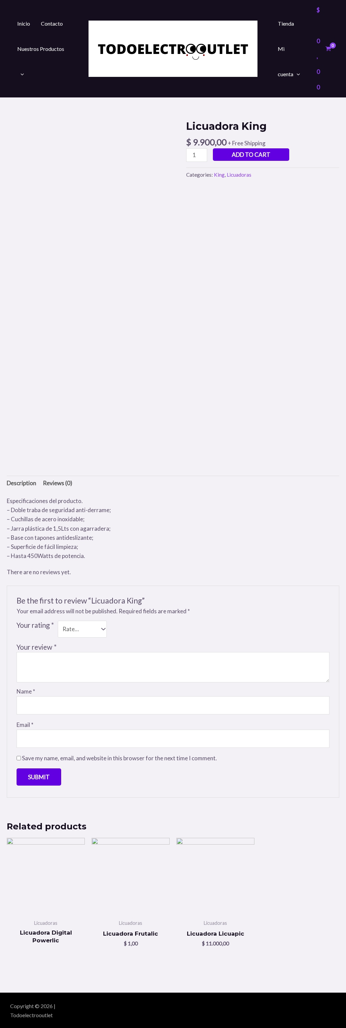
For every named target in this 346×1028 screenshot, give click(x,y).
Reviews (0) (57, 483)
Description (21, 483)
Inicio (23, 23)
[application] (20, 74)
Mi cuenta (285, 61)
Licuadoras (239, 175)
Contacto (52, 23)
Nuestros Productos (40, 49)
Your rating (35, 625)
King (219, 175)
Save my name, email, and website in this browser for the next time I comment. (119, 758)
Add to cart (251, 154)
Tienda (286, 23)
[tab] (21, 483)
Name (26, 691)
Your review (37, 647)
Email (25, 724)
